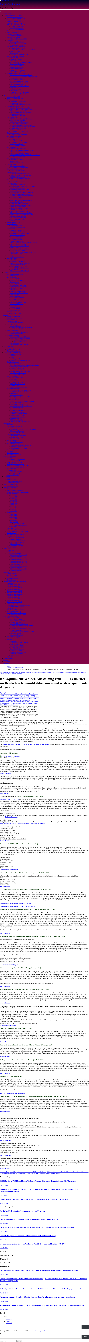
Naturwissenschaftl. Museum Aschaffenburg (22, 126)
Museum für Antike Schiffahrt (18, 111)
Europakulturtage (15, 51)
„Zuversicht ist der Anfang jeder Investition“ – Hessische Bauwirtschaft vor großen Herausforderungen (39, 1270)
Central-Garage (14, 137)
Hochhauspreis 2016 (16, 460)
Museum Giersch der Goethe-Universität (21, 214)
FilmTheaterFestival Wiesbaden (15, 534)
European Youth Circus (13, 349)
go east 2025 (13, 495)
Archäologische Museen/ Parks (15, 106)
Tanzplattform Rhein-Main (14, 318)
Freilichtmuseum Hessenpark (18, 101)
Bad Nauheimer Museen (13, 158)
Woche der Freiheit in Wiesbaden (19, 92)
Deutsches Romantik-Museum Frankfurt (21, 195)
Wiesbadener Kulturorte (13, 290)
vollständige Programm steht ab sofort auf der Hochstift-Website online (26, 744)
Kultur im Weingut (12, 311)
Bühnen (5, 315)
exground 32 (13, 515)
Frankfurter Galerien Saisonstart (19, 366)
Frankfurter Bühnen (12, 324)
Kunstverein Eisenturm (16, 382)
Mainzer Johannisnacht (16, 67)
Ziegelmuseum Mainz (16, 253)
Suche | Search (7, 13)
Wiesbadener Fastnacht (13, 578)
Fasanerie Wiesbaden (16, 471)
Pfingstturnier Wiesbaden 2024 (18, 556)
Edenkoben (10, 180)
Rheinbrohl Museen (12, 258)
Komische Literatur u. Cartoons (19, 642)
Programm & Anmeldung (8, 1025)
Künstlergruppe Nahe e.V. (17, 359)
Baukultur (9, 457)
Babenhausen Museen (13, 133)
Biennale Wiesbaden (19, 341)
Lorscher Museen (12, 224)
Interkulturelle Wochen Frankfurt (19, 54)
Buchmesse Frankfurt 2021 (14, 592)
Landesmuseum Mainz (16, 241)
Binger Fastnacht (11, 573)
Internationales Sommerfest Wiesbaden (21, 75)
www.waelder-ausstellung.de (9, 965)
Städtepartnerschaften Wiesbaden (19, 82)
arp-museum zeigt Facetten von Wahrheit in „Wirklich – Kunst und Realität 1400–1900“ (33, 1244)
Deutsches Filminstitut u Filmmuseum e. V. (22, 194)
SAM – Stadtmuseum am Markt (19, 266)
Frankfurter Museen (12, 183)
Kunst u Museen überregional (15, 98)
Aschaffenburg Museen (13, 117)
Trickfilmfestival (11, 533)
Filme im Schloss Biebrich (17, 540)
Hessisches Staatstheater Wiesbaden (20, 338)
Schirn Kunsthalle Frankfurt (18, 216)
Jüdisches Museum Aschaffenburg (19, 122)
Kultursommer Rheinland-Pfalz (15, 23)
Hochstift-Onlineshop (11, 817)
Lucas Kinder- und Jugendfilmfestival (17, 531)
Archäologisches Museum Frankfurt (20, 108)
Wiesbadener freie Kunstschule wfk (20, 421)
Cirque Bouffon (11, 348)
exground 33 (13, 514)
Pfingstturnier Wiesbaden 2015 (18, 570)
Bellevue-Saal (14, 393)
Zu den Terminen (5, 1140)
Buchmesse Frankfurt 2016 (14, 600)
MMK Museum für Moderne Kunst (20, 210)
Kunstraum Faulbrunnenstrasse (18, 413)
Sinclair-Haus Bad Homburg (18, 145)
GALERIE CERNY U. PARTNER (20, 396)
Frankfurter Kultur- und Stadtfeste (16, 46)
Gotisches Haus (14, 139)
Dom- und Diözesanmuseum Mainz (20, 233)
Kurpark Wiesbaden (15, 473)
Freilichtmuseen (11, 100)
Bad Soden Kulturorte (13, 275)
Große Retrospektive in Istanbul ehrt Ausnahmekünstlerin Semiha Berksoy (28, 1236)
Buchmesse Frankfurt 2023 (14, 589)
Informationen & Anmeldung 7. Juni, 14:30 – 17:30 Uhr (17, 906)
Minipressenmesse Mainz (14, 611)
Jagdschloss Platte (15, 296)
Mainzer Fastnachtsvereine (14, 577)
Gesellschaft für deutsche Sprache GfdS (21, 445)
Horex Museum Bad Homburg (18, 141)
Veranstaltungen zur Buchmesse (15, 606)
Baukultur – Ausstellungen (17, 459)
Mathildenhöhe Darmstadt (17, 177)
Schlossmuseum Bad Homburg (18, 142)
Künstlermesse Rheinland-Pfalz (15, 609)
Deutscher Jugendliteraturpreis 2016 (20, 628)
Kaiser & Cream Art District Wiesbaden (21, 406)
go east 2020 (13, 503)
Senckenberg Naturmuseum (18, 217)
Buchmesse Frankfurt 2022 (14, 591)
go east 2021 (13, 501)
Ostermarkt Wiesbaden (16, 78)
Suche (85, 1327)
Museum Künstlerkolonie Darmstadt (20, 178)
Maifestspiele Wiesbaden (20, 340)
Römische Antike (11, 479)
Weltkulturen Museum (16, 221)
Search (2, 1334)
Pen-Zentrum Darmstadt (17, 432)
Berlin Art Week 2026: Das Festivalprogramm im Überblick (22, 1211)
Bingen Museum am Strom (17, 166)
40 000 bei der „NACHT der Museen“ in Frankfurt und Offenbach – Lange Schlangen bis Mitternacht (38, 1181)
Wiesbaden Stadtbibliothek (14, 454)
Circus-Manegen (15, 310)
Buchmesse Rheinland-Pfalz (14, 608)
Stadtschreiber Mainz (16, 619)
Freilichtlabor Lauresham (17, 103)
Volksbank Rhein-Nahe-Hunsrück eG (20, 360)
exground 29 (13, 520)
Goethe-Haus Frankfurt (16, 202)
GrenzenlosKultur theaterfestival (19, 332)
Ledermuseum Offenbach (17, 257)
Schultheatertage (14, 343)
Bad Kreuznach (11, 147)
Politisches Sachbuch (16, 650)
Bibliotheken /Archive (9, 449)
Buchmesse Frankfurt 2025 (14, 586)
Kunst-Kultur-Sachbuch (17, 647)
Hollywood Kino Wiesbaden (18, 542)
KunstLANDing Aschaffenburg (19, 123)
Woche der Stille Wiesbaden (18, 93)
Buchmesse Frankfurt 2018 (14, 597)
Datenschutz (6, 661)
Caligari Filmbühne (15, 539)
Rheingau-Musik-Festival (14, 37)
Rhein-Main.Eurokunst (11, 4)
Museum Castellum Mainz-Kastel (19, 246)
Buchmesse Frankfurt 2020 (14, 594)
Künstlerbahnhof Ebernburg (18, 156)
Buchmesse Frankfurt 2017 (14, 599)
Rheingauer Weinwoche (17, 84)
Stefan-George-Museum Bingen (19, 167)
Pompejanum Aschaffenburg (18, 128)
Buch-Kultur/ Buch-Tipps (10, 616)
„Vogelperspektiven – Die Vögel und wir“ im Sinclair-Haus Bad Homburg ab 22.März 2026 (34, 1199)
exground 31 (13, 517)
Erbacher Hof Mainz (16, 279)
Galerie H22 (13, 398)
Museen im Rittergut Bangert (18, 148)
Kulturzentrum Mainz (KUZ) (18, 285)
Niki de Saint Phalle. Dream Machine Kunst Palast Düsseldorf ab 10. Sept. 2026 (29, 1219)
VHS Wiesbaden (15, 308)
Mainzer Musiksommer (16, 59)
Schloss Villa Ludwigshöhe (17, 181)
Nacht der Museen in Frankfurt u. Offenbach (22, 50)
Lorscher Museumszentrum (17, 227)
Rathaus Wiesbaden (15, 307)
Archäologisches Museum (17, 188)
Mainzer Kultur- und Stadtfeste (15, 56)
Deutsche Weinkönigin (16, 28)
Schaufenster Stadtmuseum (21, 268)
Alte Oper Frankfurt (15, 326)
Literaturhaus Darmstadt (17, 431)
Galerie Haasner (14, 399)
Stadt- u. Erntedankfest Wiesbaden (19, 81)
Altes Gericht (14, 269)
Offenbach (10, 255)
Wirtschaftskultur (8, 657)
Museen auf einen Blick (13, 97)
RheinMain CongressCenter (18, 302)
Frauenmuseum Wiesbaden (17, 261)
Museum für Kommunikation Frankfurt (21, 213)
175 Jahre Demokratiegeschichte (16, 18)
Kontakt (5, 660)
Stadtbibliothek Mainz (16, 442)
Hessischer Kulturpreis (13, 32)
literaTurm (10, 424)
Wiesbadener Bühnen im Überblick (20, 337)
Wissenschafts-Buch (15, 655)
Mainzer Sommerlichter (16, 61)
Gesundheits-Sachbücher (17, 646)
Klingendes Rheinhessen (17, 29)
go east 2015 (13, 511)
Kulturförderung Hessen (17, 467)
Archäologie (6, 476)
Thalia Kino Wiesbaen (16, 545)
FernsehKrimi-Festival (13, 528)
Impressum (6, 663)
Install (12, 357)
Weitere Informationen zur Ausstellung (12, 1093)
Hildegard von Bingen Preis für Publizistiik (22, 631)
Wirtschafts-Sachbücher (16, 653)
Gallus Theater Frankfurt (17, 329)
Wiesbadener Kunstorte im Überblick (20, 390)
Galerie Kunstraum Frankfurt (18, 370)
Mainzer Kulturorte (12, 277)
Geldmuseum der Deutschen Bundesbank (21, 200)
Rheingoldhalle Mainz (16, 288)
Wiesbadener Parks (12, 470)
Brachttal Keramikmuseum (14, 169)
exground (9, 512)
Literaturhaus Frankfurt (16, 437)
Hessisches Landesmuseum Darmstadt (20, 175)
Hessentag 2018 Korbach (17, 42)
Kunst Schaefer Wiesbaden (17, 410)
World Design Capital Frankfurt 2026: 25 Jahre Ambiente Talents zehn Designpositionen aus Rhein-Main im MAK (43, 1305)
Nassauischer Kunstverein (17, 417)
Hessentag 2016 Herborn (17, 45)
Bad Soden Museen (12, 161)
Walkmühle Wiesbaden (16, 420)
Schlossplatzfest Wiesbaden (17, 79)
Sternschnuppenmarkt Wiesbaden (19, 86)
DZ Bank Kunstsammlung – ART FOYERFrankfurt (24, 365)
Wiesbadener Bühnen (13, 335)
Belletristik (13, 641)
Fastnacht (6, 572)
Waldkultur (19, 673)
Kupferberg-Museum (16, 239)
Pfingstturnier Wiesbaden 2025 (18, 555)
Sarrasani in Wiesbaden (13, 351)
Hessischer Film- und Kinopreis (15, 490)
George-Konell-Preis (16, 630)
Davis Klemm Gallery (16, 395)
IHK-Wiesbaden (14, 294)
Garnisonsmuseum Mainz (17, 236)
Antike (9, 478)
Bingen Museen (11, 164)
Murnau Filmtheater (15, 544)
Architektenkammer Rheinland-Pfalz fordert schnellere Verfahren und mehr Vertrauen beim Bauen (37, 1297)
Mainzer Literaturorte (13, 440)
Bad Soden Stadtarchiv (13, 451)
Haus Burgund (14, 282)
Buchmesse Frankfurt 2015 (14, 602)
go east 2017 (13, 508)
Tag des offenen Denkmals (14, 462)
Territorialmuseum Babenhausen (19, 134)
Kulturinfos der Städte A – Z (15, 17)
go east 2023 (13, 498)
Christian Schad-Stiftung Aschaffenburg (21, 119)
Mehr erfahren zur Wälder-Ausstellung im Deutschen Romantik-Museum (22, 823)
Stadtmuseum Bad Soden (17, 162)
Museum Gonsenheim (16, 247)
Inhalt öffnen (5, 1317)
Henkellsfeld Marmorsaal (17, 404)
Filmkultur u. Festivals (9, 487)
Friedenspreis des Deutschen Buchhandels (18, 605)
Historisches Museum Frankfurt (19, 203)
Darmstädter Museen (12, 172)
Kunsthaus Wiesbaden (16, 409)
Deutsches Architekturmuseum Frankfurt (21, 192)
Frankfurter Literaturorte (13, 434)
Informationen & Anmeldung (9, 869)
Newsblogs (38, 1331)
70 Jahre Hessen (11, 31)
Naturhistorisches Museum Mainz (19, 249)
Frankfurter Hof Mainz (16, 280)
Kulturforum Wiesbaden (17, 297)
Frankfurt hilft (14, 53)
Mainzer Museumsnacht (17, 230)
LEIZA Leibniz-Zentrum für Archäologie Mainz (23, 242)
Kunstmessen (10, 583)
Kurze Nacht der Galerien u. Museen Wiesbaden (23, 76)
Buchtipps (10, 639)
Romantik (67, 672)
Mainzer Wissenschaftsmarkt (18, 71)
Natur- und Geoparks (13, 475)
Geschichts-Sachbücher (16, 644)
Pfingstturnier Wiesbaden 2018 (18, 566)
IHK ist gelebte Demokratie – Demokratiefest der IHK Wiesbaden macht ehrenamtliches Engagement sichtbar (41, 1289)
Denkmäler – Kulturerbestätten (15, 464)
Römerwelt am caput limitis (17, 115)
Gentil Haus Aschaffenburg (17, 120)
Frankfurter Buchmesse (13, 584)
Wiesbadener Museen (13, 260)
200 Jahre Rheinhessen (16, 26)
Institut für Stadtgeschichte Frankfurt (20, 205)
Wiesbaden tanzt (14, 87)
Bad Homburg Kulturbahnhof (15, 274)
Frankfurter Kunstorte (13, 362)
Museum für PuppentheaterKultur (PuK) (21, 150)
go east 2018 (13, 506)
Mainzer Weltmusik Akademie (18, 286)
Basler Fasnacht (11, 580)
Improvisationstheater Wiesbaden (19, 344)
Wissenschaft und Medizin (10, 484)
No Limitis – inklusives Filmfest (16, 529)
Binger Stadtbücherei (13, 453)
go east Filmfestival (12, 493)
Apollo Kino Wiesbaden (17, 537)
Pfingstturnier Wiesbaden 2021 (18, 561)
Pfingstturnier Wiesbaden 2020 (18, 562)
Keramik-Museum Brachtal (17, 170)
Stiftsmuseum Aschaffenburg (18, 130)
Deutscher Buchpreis (12, 603)
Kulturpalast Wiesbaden (16, 299)
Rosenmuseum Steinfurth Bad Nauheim (21, 159)
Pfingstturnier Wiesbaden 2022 (18, 559)
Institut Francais (14, 283)
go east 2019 (13, 504)
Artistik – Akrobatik (12, 550)
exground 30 (13, 519)
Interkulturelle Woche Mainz (18, 65)
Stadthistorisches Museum (17, 250)
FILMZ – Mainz (11, 547)
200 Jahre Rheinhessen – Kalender (16, 24)
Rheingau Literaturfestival (14, 34)
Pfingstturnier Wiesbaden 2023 (18, 558)
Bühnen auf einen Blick (13, 316)
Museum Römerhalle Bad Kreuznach (20, 153)
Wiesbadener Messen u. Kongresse (16, 613)
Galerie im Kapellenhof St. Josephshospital (22, 401)
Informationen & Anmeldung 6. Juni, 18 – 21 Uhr (15, 903)
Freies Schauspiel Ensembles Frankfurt (21, 327)
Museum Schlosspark (16, 151)
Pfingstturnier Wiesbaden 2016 (18, 569)
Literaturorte (6, 423)
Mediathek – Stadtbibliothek (18, 446)
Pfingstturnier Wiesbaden (14, 553)
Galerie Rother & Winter (17, 402)
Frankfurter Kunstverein (17, 199)
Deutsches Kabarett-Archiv (17, 231)
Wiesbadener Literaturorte (14, 443)
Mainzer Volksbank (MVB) (18, 384)
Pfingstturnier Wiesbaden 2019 (18, 564)
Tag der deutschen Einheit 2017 (15, 21)
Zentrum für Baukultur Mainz (18, 387)
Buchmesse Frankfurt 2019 (14, 595)
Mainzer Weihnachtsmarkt (17, 70)
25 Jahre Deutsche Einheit (17, 48)
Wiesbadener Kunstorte (13, 388)
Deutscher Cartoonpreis (16, 627)
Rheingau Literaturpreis (16, 35)
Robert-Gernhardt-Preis (16, 635)
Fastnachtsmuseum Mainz (17, 235)
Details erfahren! (5, 773)
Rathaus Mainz (14, 385)
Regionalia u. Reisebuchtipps (18, 652)
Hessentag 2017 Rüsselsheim (18, 43)
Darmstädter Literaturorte (14, 428)
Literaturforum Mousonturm (18, 435)
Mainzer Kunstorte (12, 376)
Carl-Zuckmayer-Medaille (17, 620)
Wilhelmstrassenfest (15, 89)
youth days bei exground (20, 525)
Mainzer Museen (11, 228)
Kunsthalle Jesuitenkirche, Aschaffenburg (21, 125)
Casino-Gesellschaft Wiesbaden (19, 293)
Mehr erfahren (4, 793)
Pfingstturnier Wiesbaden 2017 (18, 567)
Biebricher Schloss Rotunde (18, 291)
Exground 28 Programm (20, 523)
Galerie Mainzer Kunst (16, 377)
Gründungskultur (8, 658)
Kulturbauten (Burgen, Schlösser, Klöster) (18, 465)
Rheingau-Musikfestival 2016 (18, 39)
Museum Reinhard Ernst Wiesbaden (20, 263)
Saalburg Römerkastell (16, 144)
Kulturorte (6, 272)
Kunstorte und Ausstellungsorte (12, 352)
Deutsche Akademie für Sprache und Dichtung (23, 429)
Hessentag (10, 40)
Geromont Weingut (15, 313)
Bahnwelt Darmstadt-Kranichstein (19, 173)
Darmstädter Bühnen (12, 321)
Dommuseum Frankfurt (16, 197)
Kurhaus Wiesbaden (15, 300)
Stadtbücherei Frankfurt (16, 439)
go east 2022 (13, 500)
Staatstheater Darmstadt (16, 322)
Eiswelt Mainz (14, 57)
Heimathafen (13, 305)
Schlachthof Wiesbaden (16, 304)
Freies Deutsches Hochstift (43, 672)
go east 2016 (13, 509)
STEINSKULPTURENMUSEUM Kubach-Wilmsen (25, 155)
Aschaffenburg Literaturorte (14, 426)
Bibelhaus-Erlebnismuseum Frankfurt (20, 189)
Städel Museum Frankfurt (17, 219)
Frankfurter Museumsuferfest (18, 184)
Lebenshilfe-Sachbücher (17, 649)
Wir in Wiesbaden (15, 90)
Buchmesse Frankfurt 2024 (14, 588)
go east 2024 (13, 497)
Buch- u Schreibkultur (13, 617)
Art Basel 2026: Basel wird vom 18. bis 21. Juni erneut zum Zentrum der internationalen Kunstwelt (37, 1227)
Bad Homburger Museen (14, 136)
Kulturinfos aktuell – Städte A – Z (12, 15)
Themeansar (47, 1331)
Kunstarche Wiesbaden (16, 407)
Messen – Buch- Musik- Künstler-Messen (14, 581)
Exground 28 (14, 522)
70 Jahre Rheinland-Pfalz (14, 20)
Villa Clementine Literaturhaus (18, 448)
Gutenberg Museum (15, 238)
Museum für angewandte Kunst (19, 211)
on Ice (8, 551)
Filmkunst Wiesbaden (13, 536)
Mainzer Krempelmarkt (16, 68)
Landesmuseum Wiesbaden (17, 264)
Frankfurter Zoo (11, 468)
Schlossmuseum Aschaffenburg (19, 131)
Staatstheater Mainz (12, 330)
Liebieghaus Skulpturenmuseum (19, 208)
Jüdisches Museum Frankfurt (18, 206)
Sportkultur (6, 548)
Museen (5, 95)
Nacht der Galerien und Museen (19, 391)
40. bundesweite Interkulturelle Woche (21, 62)
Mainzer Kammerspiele (16, 333)
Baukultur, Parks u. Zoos (10, 456)
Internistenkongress (12, 486)
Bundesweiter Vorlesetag (17, 64)
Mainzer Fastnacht (12, 575)
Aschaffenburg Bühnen (13, 319)
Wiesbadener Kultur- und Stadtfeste (16, 73)
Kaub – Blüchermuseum (13, 222)
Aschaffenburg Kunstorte (14, 354)
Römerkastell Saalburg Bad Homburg (20, 104)
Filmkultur (10, 489)
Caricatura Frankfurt (16, 191)
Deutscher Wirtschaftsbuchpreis (19, 624)
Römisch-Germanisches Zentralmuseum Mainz (23, 109)
